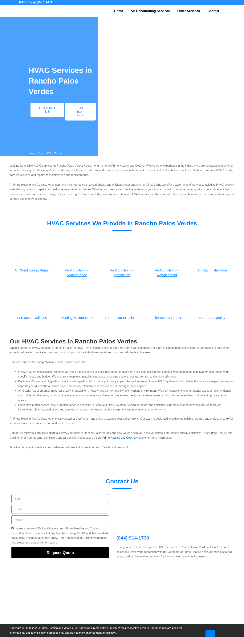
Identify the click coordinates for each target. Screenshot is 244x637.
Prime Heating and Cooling (119, 437)
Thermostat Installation (122, 318)
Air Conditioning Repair (32, 270)
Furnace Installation (32, 318)
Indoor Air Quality (212, 318)
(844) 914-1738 (132, 537)
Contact (213, 11)
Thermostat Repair (167, 318)
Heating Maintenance (77, 318)
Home (118, 11)
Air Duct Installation (212, 270)
